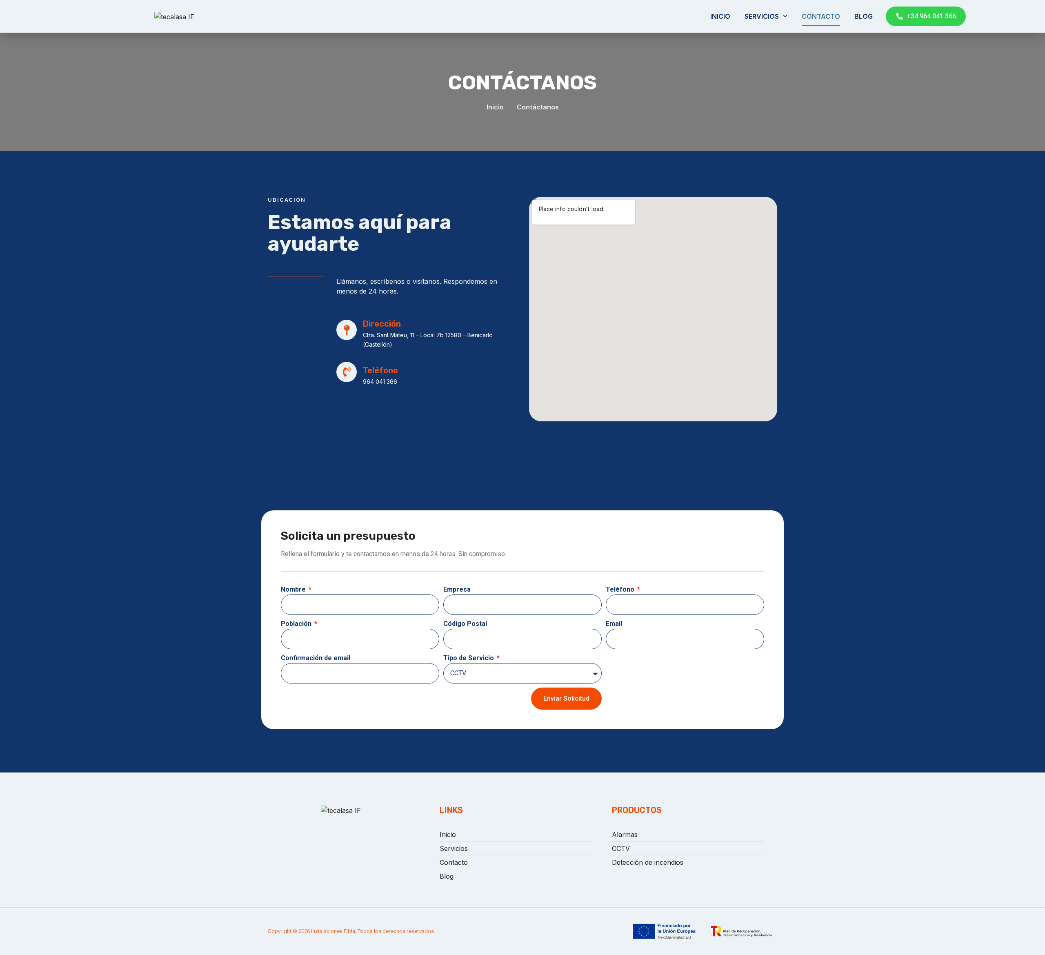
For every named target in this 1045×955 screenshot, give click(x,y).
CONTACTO (821, 16)
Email (614, 624)
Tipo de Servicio (469, 658)
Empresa (457, 589)
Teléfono (621, 589)
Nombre (294, 589)
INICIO (720, 16)
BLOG (863, 16)
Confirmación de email (315, 658)
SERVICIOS (762, 16)
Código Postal (465, 624)
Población (297, 624)
